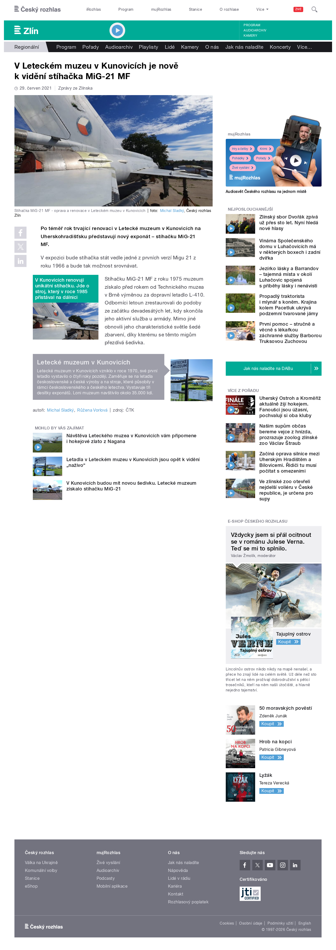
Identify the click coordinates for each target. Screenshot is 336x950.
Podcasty (106, 878)
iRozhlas (93, 9)
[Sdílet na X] (20, 247)
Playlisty (148, 47)
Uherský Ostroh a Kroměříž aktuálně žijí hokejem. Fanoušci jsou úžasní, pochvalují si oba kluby (290, 406)
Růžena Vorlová (92, 410)
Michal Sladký (172, 211)
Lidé (170, 47)
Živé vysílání (240, 168)
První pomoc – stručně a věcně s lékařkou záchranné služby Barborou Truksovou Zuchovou (290, 332)
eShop (31, 886)
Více (304, 47)
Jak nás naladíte (244, 47)
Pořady (90, 47)
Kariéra (175, 886)
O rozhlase (229, 9)
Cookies (227, 923)
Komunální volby (41, 870)
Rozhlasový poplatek (188, 901)
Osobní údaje (250, 923)
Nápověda (178, 870)
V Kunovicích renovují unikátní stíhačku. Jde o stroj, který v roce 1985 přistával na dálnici (62, 288)
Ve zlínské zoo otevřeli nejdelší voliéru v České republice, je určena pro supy (286, 490)
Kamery (250, 35)
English (304, 923)
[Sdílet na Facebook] (20, 233)
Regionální (26, 47)
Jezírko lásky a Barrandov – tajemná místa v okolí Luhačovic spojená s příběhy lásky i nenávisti (288, 277)
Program (125, 9)
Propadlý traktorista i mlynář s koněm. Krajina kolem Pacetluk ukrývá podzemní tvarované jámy (288, 304)
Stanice (195, 9)
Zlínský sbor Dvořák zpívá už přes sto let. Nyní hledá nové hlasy (288, 222)
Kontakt (175, 894)
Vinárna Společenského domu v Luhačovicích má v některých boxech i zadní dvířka (289, 249)
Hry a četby (240, 149)
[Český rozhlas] (37, 9)
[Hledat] (314, 9)
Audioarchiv (255, 30)
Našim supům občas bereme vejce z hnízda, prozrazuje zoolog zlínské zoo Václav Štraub (288, 434)
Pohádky (238, 158)
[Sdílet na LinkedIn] (20, 261)
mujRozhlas (161, 9)
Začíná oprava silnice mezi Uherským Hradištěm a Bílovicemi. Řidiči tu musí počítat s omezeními (289, 462)
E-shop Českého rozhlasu (258, 521)
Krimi (263, 149)
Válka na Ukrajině (41, 862)
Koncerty (280, 47)
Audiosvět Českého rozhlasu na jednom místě (266, 191)
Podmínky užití (280, 923)
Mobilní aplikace (112, 886)
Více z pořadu (243, 390)
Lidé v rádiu (179, 878)
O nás (212, 47)
